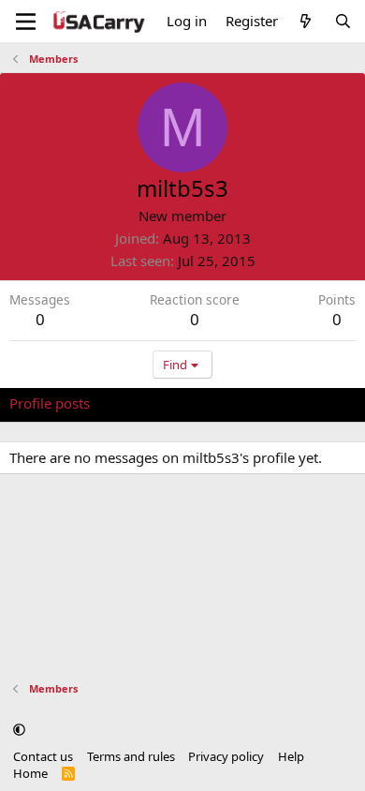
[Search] (343, 21)
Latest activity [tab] (153, 403)
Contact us (43, 756)
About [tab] (308, 403)
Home (30, 773)
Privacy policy (226, 756)
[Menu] (26, 21)
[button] (19, 729)
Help (291, 756)
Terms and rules (131, 756)
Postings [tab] (242, 403)
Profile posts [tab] (49, 403)
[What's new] (305, 21)
